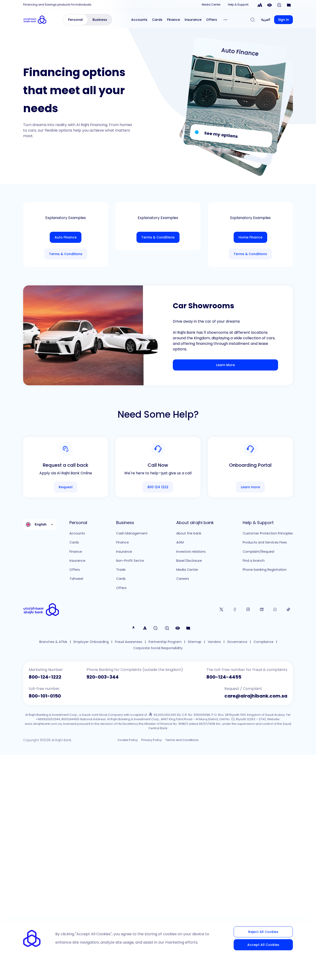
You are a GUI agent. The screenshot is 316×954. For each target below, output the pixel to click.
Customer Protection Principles (268, 533)
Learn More (225, 365)
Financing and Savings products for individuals (57, 4)
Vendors (214, 642)
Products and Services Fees (265, 542)
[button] (225, 20)
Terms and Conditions (181, 740)
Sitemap (194, 642)
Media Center (211, 4)
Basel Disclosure (189, 560)
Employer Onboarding (91, 642)
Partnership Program (165, 642)
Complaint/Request (259, 551)
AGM (180, 542)
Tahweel (76, 578)
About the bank (188, 533)
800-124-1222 (45, 677)
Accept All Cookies (263, 944)
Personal (75, 19)
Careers (182, 578)
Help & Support (238, 4)
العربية (265, 20)
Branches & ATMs (53, 642)
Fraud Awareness (128, 642)
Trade (121, 569)
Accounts (139, 19)
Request (66, 487)
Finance (173, 19)
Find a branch (254, 560)
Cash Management (132, 533)
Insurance (193, 19)
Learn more (250, 487)
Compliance (263, 642)
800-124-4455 (223, 677)
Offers (211, 19)
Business (100, 19)
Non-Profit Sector (130, 560)
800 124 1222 (157, 487)
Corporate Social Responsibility (158, 648)
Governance (237, 642)
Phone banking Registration (265, 569)
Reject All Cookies (263, 931)
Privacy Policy (151, 740)
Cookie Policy (128, 740)
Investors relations (191, 551)
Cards (157, 19)
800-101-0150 (45, 696)
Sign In (283, 19)
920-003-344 (103, 677)
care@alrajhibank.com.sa (255, 696)
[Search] (252, 19)
